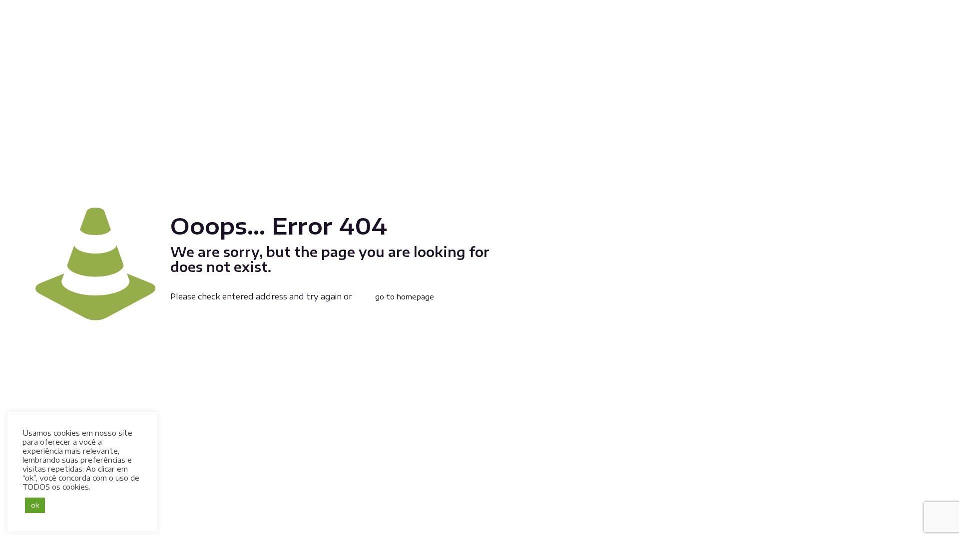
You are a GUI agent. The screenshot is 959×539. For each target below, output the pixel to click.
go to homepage (404, 296)
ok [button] (35, 505)
